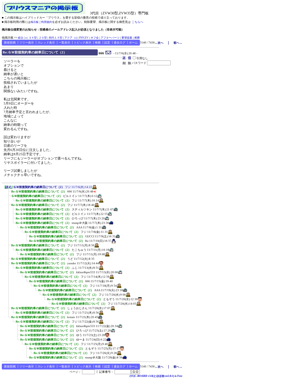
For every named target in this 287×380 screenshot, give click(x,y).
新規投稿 (10, 42)
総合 (20, 37)
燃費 (137, 37)
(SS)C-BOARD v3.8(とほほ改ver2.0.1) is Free (156, 376)
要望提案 (127, 37)
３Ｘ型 (33, 37)
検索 (98, 42)
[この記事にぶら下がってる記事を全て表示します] (9, 192)
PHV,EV (84, 37)
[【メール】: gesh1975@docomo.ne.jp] (108, 53)
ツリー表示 (26, 42)
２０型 (43, 37)
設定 (107, 42)
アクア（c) (70, 37)
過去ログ (119, 42)
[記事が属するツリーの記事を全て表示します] (8, 188)
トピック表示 (82, 42)
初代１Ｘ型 (55, 37)
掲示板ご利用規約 (41, 22)
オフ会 (95, 37)
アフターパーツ (110, 37)
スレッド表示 (46, 42)
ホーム (133, 42)
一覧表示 (64, 42)
